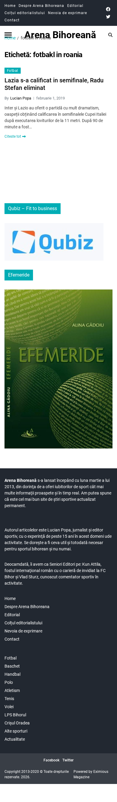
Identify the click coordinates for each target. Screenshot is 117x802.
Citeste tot (12, 136)
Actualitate (14, 739)
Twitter (68, 760)
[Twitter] (108, 16)
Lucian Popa (20, 98)
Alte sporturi (15, 731)
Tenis (9, 698)
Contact (12, 20)
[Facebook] (108, 9)
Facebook (51, 760)
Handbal (12, 674)
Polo (8, 682)
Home (10, 6)
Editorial (75, 6)
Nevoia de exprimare (67, 13)
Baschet (12, 666)
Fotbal (12, 71)
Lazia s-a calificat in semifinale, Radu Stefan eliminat (54, 84)
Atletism (12, 690)
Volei (9, 706)
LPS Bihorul (15, 714)
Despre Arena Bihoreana (41, 6)
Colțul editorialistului (24, 13)
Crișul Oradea (17, 723)
